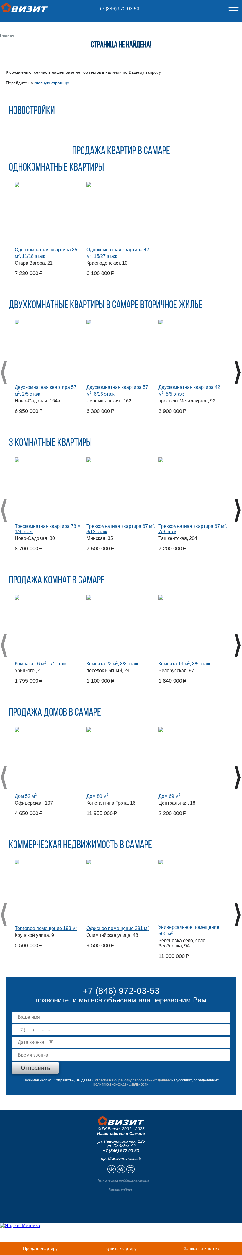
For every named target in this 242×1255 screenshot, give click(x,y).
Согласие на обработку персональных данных (131, 1080)
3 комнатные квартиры (50, 443)
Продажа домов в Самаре (55, 713)
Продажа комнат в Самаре (56, 580)
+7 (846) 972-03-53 (119, 8)
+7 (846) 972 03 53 (121, 1150)
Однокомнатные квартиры (56, 168)
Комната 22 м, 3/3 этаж (112, 663)
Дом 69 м (169, 796)
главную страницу (51, 82)
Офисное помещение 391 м (117, 928)
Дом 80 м (97, 796)
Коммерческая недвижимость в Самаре (80, 845)
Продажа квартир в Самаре (121, 151)
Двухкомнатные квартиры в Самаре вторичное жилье (105, 305)
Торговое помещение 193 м (46, 928)
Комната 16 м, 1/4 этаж (40, 663)
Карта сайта (120, 1190)
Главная (7, 35)
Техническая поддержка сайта (123, 1180)
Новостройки (32, 111)
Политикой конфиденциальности (120, 1084)
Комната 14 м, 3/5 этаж (184, 663)
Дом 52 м (26, 796)
